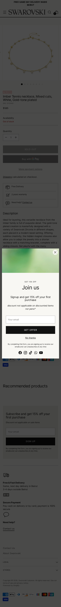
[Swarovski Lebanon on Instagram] (25, 353)
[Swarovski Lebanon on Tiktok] (31, 353)
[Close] (55, 252)
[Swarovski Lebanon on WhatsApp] (36, 353)
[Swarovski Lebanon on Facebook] (20, 353)
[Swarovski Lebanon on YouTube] (41, 353)
